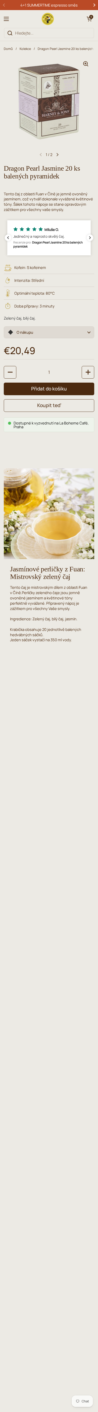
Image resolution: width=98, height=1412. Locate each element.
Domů (8, 48)
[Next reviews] (90, 237)
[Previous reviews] (8, 237)
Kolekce (25, 48)
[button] (89, 19)
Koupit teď (49, 405)
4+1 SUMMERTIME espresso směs (49, 5)
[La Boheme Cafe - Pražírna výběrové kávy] (47, 19)
